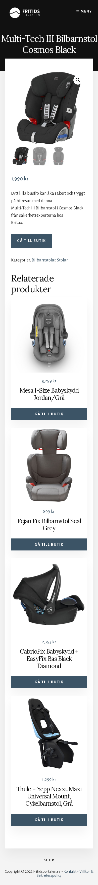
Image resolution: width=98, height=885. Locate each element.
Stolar (62, 260)
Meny (86, 11)
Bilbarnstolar (43, 260)
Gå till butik (31, 241)
